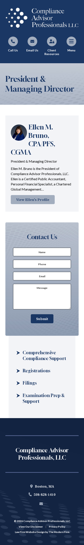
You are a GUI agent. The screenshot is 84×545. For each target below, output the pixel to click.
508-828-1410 (45, 494)
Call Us (13, 50)
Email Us (32, 50)
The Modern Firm (58, 532)
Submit (42, 318)
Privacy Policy (57, 526)
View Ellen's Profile (32, 199)
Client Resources (51, 52)
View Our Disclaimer (31, 526)
